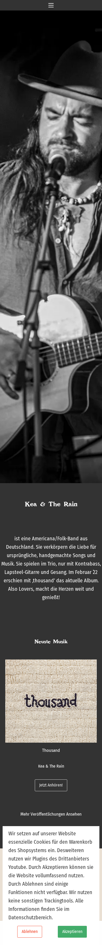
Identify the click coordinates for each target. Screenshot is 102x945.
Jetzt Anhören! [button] (51, 785)
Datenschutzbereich (30, 917)
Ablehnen (30, 931)
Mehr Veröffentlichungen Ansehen (51, 814)
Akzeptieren (72, 931)
